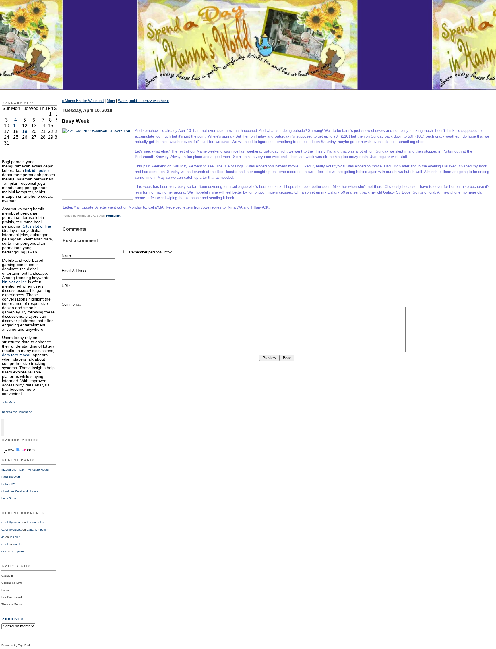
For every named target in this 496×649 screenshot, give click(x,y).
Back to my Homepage (17, 411)
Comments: (71, 304)
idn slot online (14, 282)
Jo (3, 536)
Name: (67, 255)
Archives (13, 619)
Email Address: (74, 271)
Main (111, 101)
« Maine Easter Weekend (83, 101)
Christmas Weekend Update (19, 491)
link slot (15, 536)
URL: (66, 286)
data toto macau (17, 355)
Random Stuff (10, 476)
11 (15, 125)
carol (4, 544)
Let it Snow (8, 498)
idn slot (17, 544)
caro (4, 551)
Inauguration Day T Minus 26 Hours (25, 469)
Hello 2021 (8, 484)
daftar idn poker (37, 529)
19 (24, 131)
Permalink (113, 215)
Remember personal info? (150, 252)
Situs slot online (37, 226)
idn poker (18, 551)
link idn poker (37, 170)
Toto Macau (10, 402)
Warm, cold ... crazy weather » (143, 101)
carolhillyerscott (11, 522)
